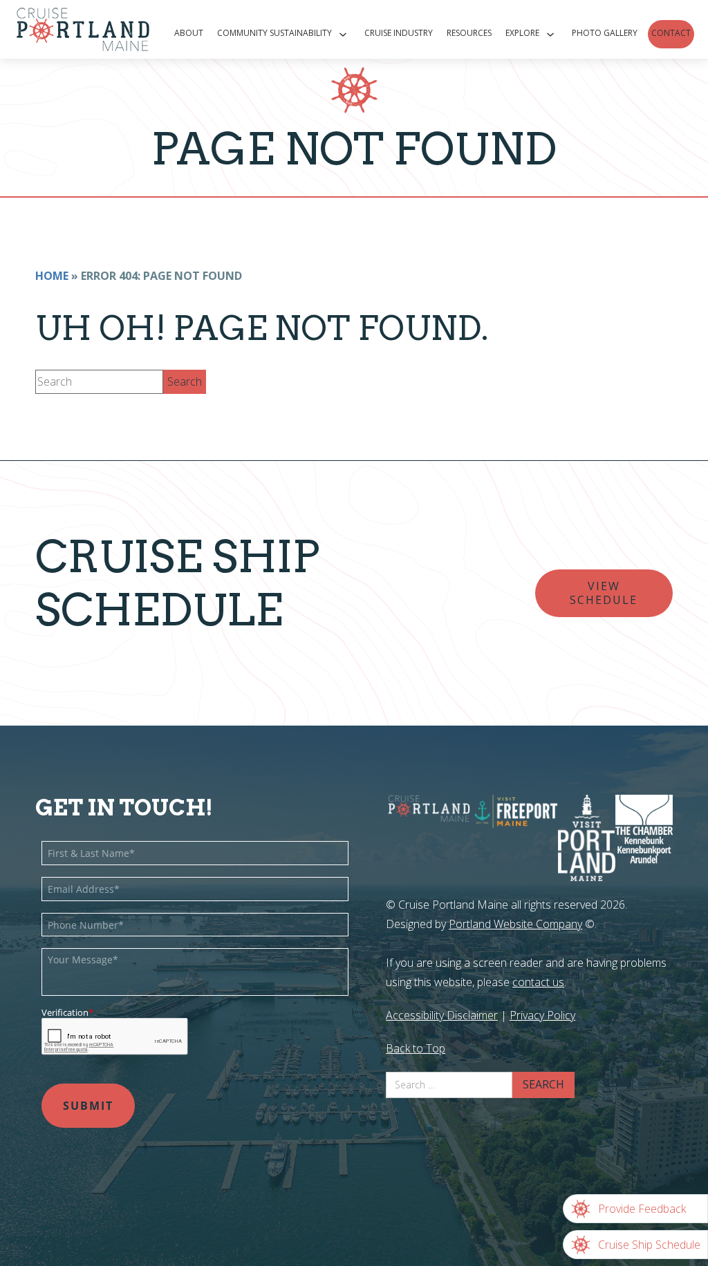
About (188, 33)
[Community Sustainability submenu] (344, 34)
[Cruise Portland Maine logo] (76, 29)
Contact (671, 33)
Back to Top (415, 1048)
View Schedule (603, 592)
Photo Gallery (604, 33)
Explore (522, 33)
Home (51, 275)
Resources (469, 33)
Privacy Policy (542, 1015)
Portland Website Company (515, 924)
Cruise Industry (398, 33)
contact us (538, 982)
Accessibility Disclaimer (442, 1015)
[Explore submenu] (552, 34)
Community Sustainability (274, 33)
